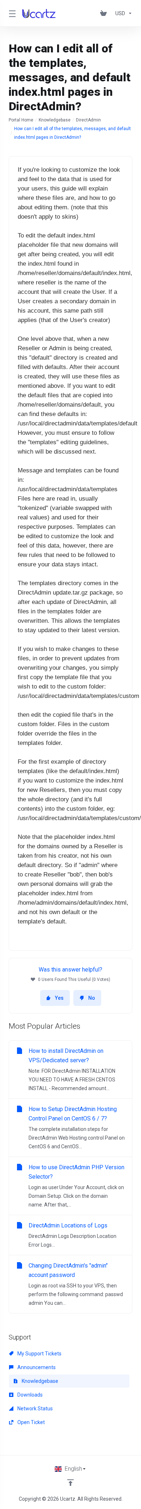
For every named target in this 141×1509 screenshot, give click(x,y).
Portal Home (21, 120)
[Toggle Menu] (11, 13)
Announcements (36, 1367)
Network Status (34, 1408)
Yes (59, 998)
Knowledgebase (54, 120)
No (91, 998)
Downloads (29, 1395)
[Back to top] (70, 1482)
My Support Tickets (38, 1353)
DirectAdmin (88, 120)
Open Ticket (30, 1422)
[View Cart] (104, 13)
